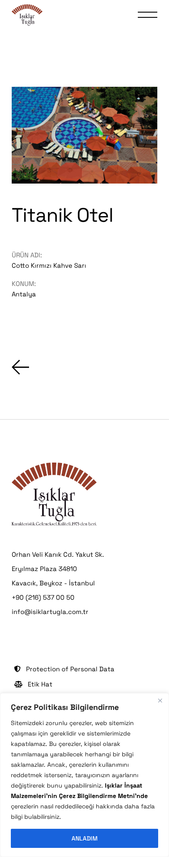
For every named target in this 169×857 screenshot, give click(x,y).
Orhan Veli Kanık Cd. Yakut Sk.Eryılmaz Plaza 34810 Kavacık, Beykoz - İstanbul (58, 568)
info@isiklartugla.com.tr (50, 611)
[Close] (160, 700)
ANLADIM (85, 838)
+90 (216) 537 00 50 (43, 597)
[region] (84, 775)
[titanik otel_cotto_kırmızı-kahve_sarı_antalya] (84, 135)
